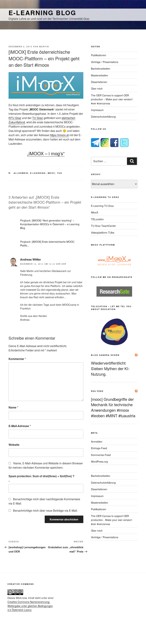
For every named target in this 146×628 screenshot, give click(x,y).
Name (13, 407)
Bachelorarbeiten (100, 68)
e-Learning (38, 173)
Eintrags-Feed (99, 448)
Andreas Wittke (30, 259)
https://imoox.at (59, 135)
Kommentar (17, 359)
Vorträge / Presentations (104, 62)
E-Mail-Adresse (20, 426)
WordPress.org (99, 461)
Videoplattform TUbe (102, 232)
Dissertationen (99, 82)
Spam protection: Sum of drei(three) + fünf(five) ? (41, 476)
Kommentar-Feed (101, 455)
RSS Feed (97, 391)
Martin (44, 46)
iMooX (94, 212)
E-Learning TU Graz (102, 206)
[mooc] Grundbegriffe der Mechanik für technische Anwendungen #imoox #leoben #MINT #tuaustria (113, 407)
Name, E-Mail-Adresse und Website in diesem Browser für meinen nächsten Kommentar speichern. (46, 465)
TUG (59, 173)
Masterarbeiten (99, 75)
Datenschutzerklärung (103, 116)
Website (14, 445)
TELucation (97, 219)
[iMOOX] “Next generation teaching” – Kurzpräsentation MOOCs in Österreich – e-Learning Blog (49, 224)
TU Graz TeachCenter (103, 226)
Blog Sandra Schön (105, 355)
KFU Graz (15, 118)
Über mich (97, 88)
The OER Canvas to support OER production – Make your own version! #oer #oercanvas (112, 99)
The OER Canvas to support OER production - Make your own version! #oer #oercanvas (111, 520)
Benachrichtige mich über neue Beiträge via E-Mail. (45, 510)
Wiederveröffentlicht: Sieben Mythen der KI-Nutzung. (110, 368)
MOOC (51, 173)
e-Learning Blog (42, 12)
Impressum (97, 110)
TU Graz (37, 118)
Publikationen (98, 55)
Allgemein (21, 173)
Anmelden (96, 441)
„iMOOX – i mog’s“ (46, 153)
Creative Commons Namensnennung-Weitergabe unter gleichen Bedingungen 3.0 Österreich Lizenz (30, 606)
